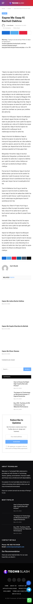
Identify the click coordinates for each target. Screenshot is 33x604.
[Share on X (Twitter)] (14, 33)
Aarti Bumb (10, 25)
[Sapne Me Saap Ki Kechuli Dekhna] (16, 58)
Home (6, 585)
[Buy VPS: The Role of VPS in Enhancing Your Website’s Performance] (7, 405)
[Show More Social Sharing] (29, 33)
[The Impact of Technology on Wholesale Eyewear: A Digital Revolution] (7, 394)
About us (13, 585)
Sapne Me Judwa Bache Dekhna (13, 301)
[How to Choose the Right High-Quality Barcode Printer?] (7, 384)
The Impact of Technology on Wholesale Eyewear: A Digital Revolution (22, 394)
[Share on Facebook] (6, 33)
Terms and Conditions (20, 591)
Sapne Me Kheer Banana (10, 351)
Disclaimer (7, 591)
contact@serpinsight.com (15, 547)
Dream (5, 13)
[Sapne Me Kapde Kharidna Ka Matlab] (16, 315)
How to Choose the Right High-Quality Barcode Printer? (21, 383)
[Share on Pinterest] (23, 33)
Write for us (16, 593)
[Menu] (3, 3)
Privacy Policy (17, 448)
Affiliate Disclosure (10, 588)
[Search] (30, 3)
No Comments (7, 28)
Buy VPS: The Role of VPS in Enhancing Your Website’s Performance (22, 405)
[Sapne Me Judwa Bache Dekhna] (16, 290)
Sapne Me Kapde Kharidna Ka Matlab (15, 326)
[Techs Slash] (16, 3)
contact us (22, 585)
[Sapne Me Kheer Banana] (16, 340)
